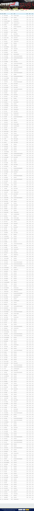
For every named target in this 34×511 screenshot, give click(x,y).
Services (2, 10)
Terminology (22, 10)
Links (26, 10)
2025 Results (12, 10)
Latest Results (7, 10)
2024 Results (17, 10)
